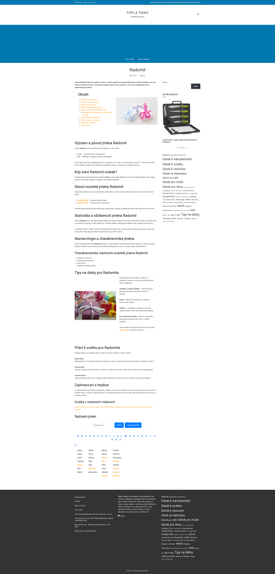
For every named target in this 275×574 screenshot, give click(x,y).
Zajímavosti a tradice (88, 123)
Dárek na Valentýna (174, 173)
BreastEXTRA (182, 155)
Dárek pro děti (170, 177)
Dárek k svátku (173, 164)
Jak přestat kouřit (169, 200)
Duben (112, 407)
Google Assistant (188, 190)
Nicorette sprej (178, 202)
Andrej (115, 468)
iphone (193, 196)
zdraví (194, 219)
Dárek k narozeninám (177, 159)
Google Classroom (182, 193)
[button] (177, 147)
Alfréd (104, 457)
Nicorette (195, 200)
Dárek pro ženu (173, 187)
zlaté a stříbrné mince (168, 221)
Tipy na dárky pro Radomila (90, 118)
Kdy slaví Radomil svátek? (90, 102)
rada (192, 210)
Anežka (116, 472)
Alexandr (92, 468)
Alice (104, 461)
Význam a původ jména (89, 100)
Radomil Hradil (82, 203)
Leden (97, 407)
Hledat (119, 425)
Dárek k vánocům (174, 169)
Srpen (136, 407)
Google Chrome (168, 193)
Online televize (167, 210)
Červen (122, 407)
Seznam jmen (85, 125)
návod (180, 205)
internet (177, 197)
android (166, 155)
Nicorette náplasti (168, 202)
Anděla (116, 461)
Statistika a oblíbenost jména (91, 107)
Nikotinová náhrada (169, 206)
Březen (106, 407)
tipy (169, 215)
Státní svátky (173, 2)
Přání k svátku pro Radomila (90, 120)
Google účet (168, 196)
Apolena (116, 476)
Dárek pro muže (173, 182)
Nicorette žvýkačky (190, 202)
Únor (101, 407)
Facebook (166, 191)
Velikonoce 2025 (169, 218)
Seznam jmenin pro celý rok (159, 2)
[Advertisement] (137, 40)
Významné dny (183, 2)
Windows (180, 219)
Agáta (79, 465)
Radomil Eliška (82, 200)
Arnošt (104, 476)
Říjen (143, 407)
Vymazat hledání (133, 425)
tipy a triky (175, 215)
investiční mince (185, 197)
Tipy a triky (137, 13)
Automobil (173, 155)
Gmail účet (178, 190)
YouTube (187, 219)
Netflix (188, 200)
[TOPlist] (121, 516)
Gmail (172, 190)
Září (139, 407)
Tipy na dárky (190, 214)
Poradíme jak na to (137, 17)
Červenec (129, 407)
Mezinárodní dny (194, 2)
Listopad (149, 407)
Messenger (180, 200)
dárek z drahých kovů (189, 187)
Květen (117, 407)
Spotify (165, 215)
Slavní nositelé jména (88, 105)
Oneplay (188, 206)
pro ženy (186, 210)
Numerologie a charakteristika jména (93, 110)
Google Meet (193, 193)
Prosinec (78, 409)
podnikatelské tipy (178, 210)
